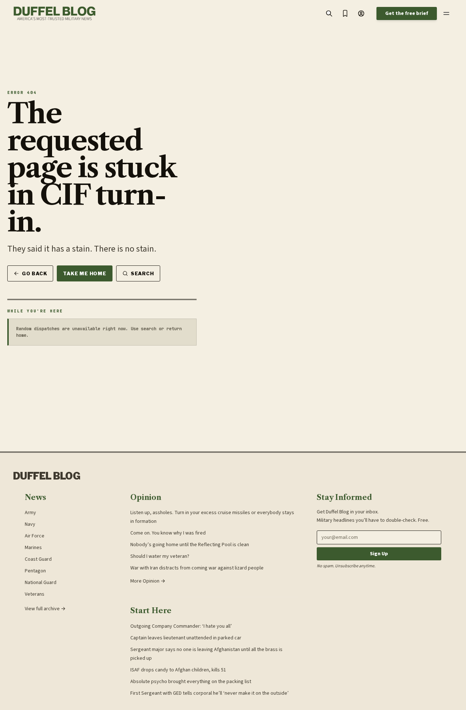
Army (30, 512)
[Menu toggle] (446, 13)
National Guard (40, 582)
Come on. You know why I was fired (168, 533)
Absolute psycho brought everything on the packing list (190, 681)
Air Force (34, 536)
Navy (30, 524)
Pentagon (35, 571)
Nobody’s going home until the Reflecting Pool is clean (189, 544)
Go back (34, 273)
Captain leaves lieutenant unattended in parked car (185, 638)
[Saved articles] (345, 13)
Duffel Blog (46, 476)
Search (142, 273)
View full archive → (45, 608)
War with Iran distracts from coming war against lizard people (197, 568)
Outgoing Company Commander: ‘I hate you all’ (181, 626)
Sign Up (379, 553)
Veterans (34, 594)
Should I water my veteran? (159, 556)
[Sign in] (361, 13)
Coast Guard (38, 559)
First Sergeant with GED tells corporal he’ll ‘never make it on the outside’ (209, 693)
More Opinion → (147, 581)
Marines (33, 547)
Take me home (84, 273)
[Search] (329, 13)
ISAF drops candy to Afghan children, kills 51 (178, 670)
